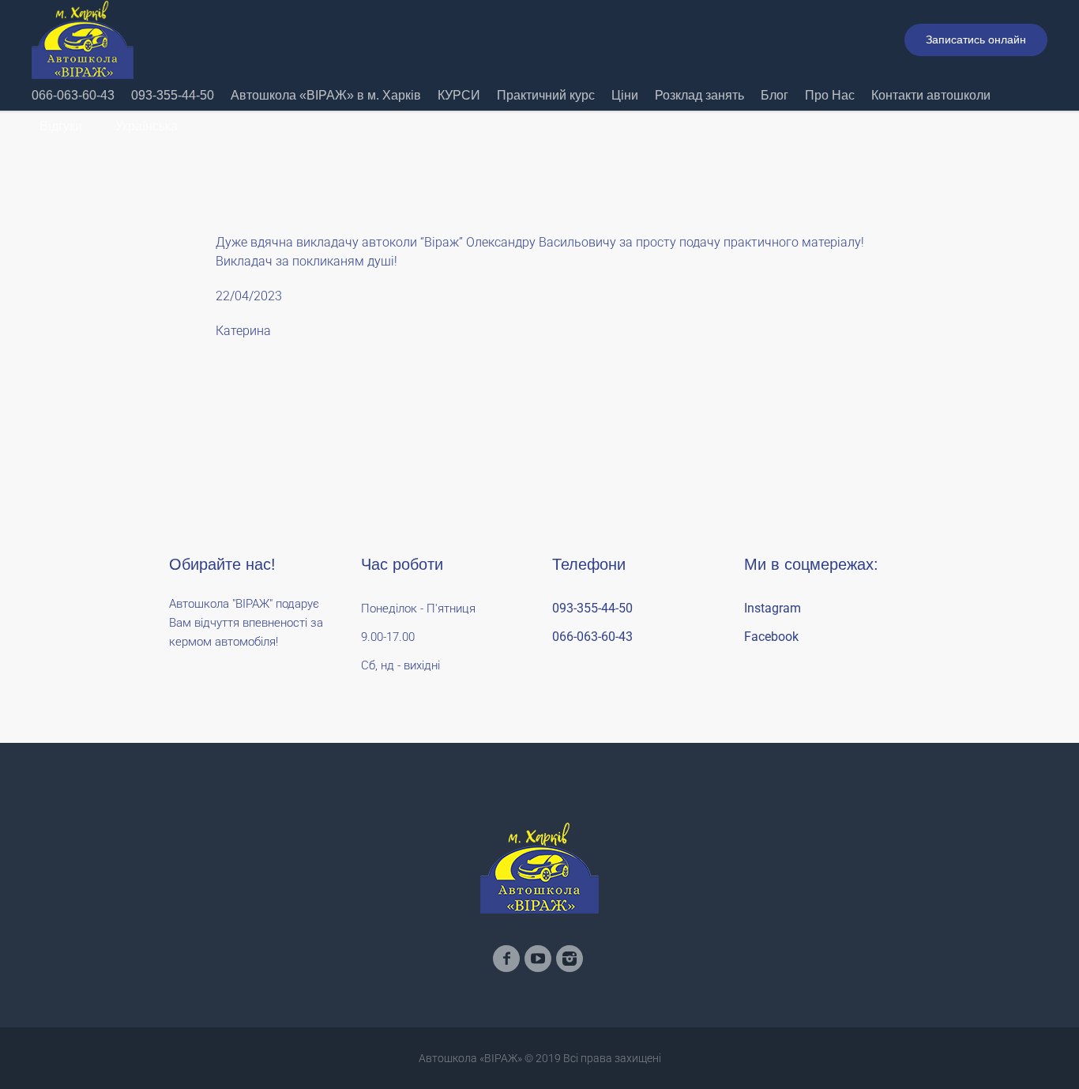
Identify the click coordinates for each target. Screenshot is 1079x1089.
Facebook (771, 636)
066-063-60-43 (592, 636)
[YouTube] (537, 958)
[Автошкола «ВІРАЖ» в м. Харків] (539, 868)
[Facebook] (506, 958)
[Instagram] (569, 958)
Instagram (772, 608)
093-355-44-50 (592, 608)
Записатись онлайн (976, 39)
